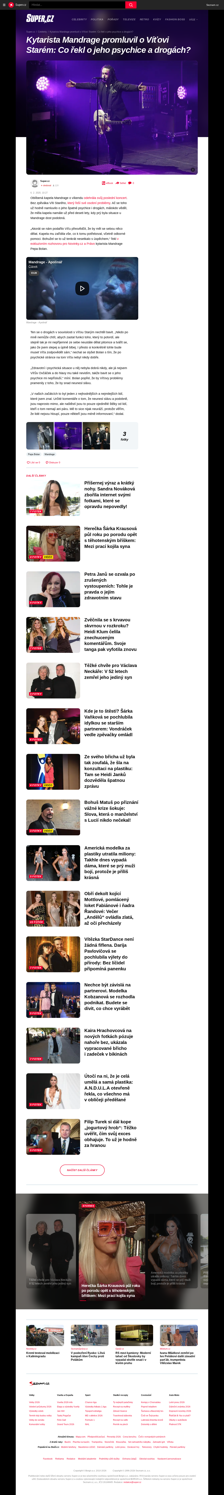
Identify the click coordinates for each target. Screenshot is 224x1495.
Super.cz (45, 181)
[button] (112, 117)
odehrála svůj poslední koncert (105, 198)
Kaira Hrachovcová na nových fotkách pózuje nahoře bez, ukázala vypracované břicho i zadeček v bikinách (108, 1042)
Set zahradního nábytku (139, 1442)
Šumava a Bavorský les (152, 1411)
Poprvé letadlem (149, 1406)
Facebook (47, 1459)
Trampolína (97, 1442)
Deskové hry (133, 1447)
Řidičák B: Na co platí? (180, 1415)
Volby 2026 (34, 1402)
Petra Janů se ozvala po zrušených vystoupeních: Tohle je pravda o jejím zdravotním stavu (109, 586)
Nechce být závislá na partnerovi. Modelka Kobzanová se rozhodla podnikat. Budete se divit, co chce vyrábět (109, 996)
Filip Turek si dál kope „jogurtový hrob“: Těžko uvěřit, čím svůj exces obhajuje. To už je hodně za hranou (110, 1133)
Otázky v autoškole (178, 1420)
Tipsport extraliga (93, 1411)
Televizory (146, 1447)
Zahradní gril (159, 1442)
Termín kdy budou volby (40, 1415)
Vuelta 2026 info (65, 1402)
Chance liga (91, 1402)
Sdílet (123, 183)
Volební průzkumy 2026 (40, 1406)
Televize (129, 19)
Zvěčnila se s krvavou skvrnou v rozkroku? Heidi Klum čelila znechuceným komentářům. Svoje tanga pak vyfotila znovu (110, 634)
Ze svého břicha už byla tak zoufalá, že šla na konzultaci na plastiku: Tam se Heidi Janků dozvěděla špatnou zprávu (109, 771)
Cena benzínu (129, 1437)
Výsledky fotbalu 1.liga (95, 1406)
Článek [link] (33, 266)
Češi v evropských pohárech (151, 1437)
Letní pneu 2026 (177, 1402)
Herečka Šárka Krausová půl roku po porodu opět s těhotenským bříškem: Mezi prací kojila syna (110, 537)
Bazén (68, 1442)
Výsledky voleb (36, 1411)
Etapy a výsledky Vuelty (68, 1406)
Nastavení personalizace (169, 1459)
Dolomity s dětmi (149, 1424)
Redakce (71, 1459)
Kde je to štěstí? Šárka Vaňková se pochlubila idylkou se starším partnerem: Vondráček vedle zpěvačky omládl (108, 722)
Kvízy (157, 19)
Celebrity (79, 19)
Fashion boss (175, 19)
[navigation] (4, 5)
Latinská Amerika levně (152, 1420)
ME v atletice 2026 (94, 1415)
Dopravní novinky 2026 (180, 1411)
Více (192, 19)
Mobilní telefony (68, 1447)
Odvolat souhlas (147, 1459)
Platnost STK (175, 1424)
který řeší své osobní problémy (89, 203)
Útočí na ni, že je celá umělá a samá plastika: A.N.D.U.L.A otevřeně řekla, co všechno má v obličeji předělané (108, 1087)
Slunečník (109, 1442)
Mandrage (50, 454)
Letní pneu (120, 1447)
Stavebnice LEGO (86, 1447)
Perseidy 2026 (114, 1437)
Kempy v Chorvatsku (151, 1402)
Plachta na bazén (81, 1442)
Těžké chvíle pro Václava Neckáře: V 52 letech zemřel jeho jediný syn (110, 671)
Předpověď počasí (96, 1437)
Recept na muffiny (121, 1406)
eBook (109, 183)
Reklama (59, 1459)
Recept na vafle (120, 1420)
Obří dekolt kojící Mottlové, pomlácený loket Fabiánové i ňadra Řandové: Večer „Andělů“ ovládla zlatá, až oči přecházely (109, 908)
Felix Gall (61, 1420)
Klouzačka (121, 1442)
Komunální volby (37, 1424)
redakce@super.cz (132, 1482)
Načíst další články (82, 1170)
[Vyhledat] (130, 4)
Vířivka (170, 1442)
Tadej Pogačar (64, 1415)
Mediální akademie (87, 1459)
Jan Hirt (60, 1411)
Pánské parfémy (177, 1447)
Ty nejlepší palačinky (123, 1402)
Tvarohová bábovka (122, 1415)
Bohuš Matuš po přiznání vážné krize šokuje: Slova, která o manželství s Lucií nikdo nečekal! (111, 811)
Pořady (113, 19)
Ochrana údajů (129, 1459)
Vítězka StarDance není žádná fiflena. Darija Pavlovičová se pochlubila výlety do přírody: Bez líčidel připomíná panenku (109, 954)
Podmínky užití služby (109, 1459)
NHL (87, 1424)
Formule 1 (90, 1420)
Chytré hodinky (160, 1447)
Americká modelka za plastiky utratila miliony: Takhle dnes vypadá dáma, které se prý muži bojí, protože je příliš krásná (110, 862)
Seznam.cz (212, 4)
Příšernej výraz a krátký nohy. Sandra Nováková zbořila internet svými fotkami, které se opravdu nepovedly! (109, 494)
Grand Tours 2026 (65, 1424)
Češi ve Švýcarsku (150, 1415)
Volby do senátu (36, 1420)
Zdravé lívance (120, 1411)
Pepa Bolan (34, 454)
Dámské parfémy (105, 1447)
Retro (144, 19)
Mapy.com (80, 1437)
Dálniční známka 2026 (179, 1406)
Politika (97, 19)
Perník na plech (120, 1424)
